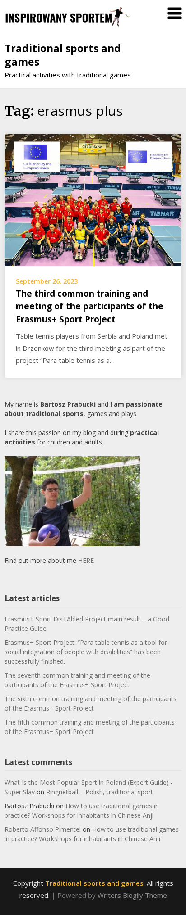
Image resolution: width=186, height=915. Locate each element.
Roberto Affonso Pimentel (43, 829)
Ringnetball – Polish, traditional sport (99, 792)
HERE (86, 560)
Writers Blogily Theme (132, 895)
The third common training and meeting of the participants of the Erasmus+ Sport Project (89, 306)
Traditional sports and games (63, 55)
